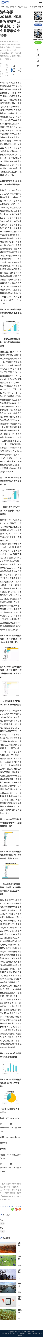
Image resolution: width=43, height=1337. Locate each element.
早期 (19, 1206)
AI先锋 (20, 7)
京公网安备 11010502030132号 (27, 1333)
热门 (7, 7)
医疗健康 (33, 7)
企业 (1, 1220)
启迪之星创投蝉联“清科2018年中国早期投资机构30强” (20, 1284)
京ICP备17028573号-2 (9, 1333)
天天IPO (13, 7)
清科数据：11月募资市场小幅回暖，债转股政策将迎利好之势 (20, 1311)
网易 (2, 1223)
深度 (2, 7)
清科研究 (14, 70)
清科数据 (12, 1206)
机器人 (26, 7)
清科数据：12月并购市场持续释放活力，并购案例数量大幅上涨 (20, 1244)
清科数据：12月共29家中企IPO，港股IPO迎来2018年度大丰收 (20, 1271)
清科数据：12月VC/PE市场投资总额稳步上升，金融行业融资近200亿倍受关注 (20, 1257)
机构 (1, 1228)
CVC (2, 1231)
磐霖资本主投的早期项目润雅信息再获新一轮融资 (20, 1298)
